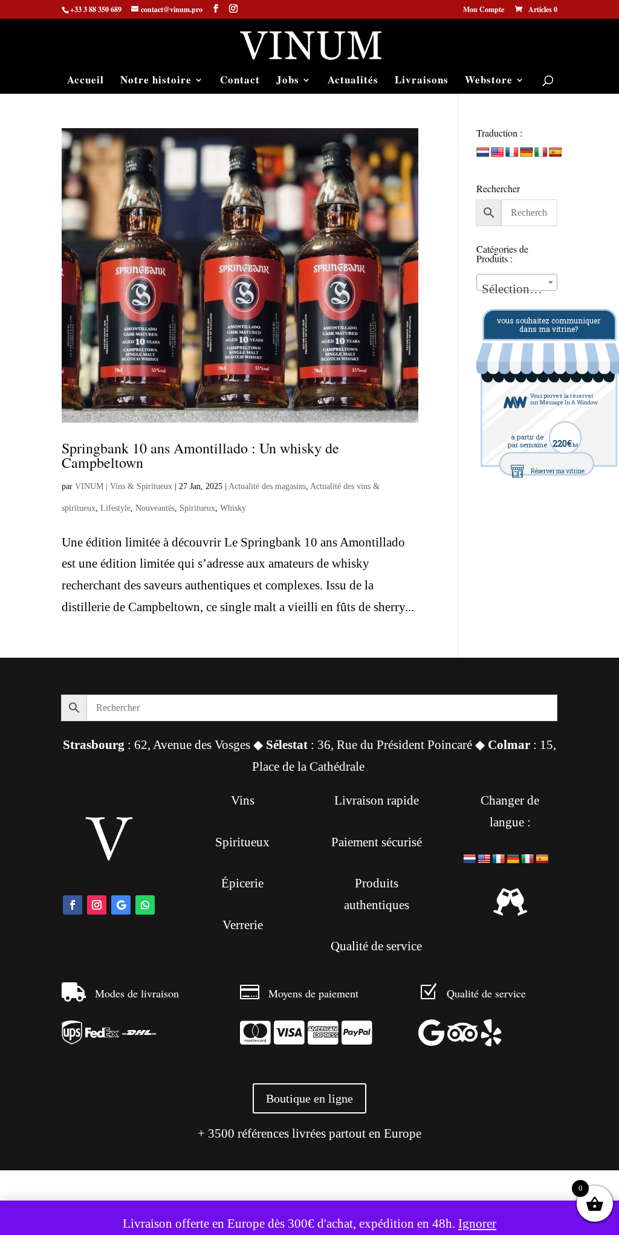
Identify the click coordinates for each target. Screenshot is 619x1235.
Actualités (353, 81)
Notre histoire (156, 81)
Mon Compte (483, 10)
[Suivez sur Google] (121, 905)
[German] (526, 152)
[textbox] (517, 289)
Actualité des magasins (267, 486)
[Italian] (541, 152)
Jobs (287, 81)
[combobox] (516, 282)
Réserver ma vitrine (558, 471)
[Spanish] (555, 152)
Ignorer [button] (477, 1223)
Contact (240, 81)
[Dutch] (483, 152)
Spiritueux (197, 508)
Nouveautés (155, 508)
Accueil (85, 81)
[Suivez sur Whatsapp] (145, 905)
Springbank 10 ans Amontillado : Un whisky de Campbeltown (200, 455)
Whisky (233, 508)
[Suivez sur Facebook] (72, 905)
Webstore (489, 81)
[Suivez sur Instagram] (96, 905)
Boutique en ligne (309, 1098)
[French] (512, 152)
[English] (497, 152)
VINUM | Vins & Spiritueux (123, 486)
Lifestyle (115, 508)
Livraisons (422, 81)
